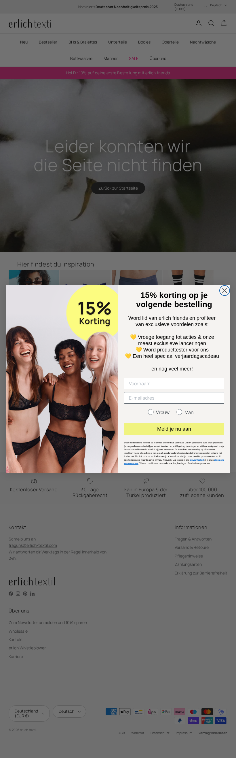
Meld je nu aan (174, 429)
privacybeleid (197, 460)
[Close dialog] (225, 291)
